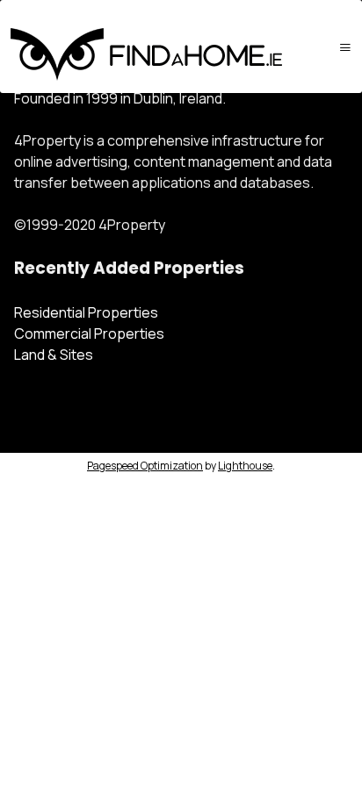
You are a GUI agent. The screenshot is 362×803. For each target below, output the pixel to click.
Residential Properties (86, 312)
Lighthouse (245, 465)
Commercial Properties (89, 333)
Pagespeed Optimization (145, 465)
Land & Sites (53, 354)
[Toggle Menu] (345, 47)
